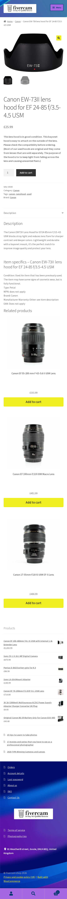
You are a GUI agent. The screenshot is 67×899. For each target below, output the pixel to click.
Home (10, 21)
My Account (11, 893)
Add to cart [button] (33, 402)
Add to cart (26, 172)
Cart (51, 891)
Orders (11, 767)
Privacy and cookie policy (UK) (19, 877)
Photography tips (17, 836)
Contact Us (13, 797)
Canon (18, 21)
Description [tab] (10, 212)
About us (12, 785)
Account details (16, 773)
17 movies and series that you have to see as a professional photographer (29, 743)
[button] (58, 37)
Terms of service (16, 830)
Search (33, 893)
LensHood (21, 194)
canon (12, 194)
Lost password (15, 779)
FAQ (10, 791)
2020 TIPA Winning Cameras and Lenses (26, 751)
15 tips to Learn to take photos (22, 734)
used (29, 194)
